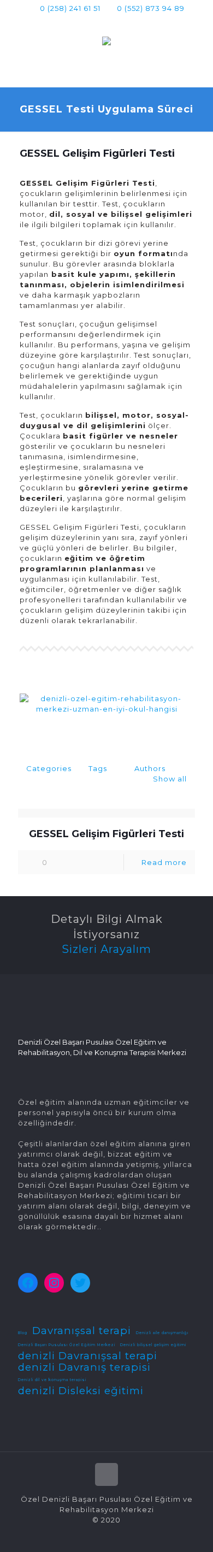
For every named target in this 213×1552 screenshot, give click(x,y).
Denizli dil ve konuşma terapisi (52, 1380)
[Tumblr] (142, 22)
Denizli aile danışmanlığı (162, 1333)
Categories (49, 768)
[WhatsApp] (71, 22)
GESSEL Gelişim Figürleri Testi (106, 834)
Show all (170, 778)
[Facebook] (85, 22)
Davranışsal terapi (81, 1330)
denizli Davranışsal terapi (87, 1355)
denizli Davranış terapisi (84, 1367)
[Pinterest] (114, 22)
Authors (149, 768)
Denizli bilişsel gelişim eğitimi (153, 1345)
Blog (22, 1333)
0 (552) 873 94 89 (151, 8)
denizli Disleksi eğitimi (81, 1390)
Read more (164, 862)
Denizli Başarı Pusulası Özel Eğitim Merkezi (66, 1345)
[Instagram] (128, 22)
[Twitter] (99, 22)
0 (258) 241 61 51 (70, 8)
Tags (97, 768)
